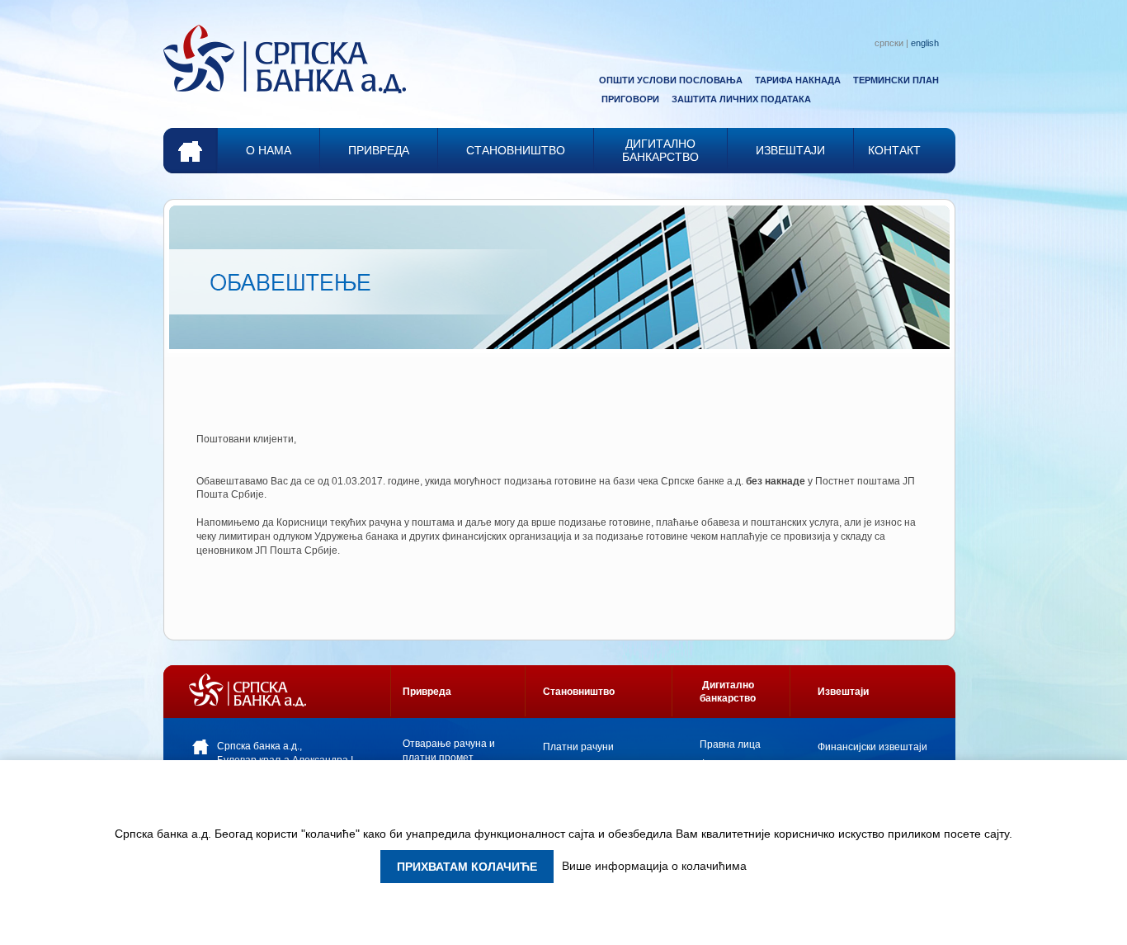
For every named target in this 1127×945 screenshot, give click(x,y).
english (925, 43)
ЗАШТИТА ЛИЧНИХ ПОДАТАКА (741, 99)
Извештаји (843, 691)
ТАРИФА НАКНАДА (798, 80)
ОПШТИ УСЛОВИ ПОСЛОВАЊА (671, 80)
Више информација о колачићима (654, 865)
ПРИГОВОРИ (630, 99)
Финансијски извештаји (872, 747)
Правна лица (730, 744)
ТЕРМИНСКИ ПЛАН (896, 80)
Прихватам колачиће (467, 866)
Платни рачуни (578, 747)
